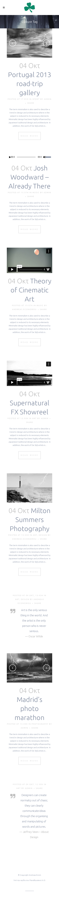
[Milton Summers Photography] (29, 488)
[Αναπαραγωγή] (10, 157)
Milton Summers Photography (30, 519)
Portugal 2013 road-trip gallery (29, 83)
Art (34, 418)
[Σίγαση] (44, 157)
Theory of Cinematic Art (31, 290)
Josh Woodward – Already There (29, 177)
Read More (29, 136)
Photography (40, 724)
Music (36, 192)
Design (43, 535)
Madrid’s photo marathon (29, 708)
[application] (29, 157)
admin (47, 99)
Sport (36, 99)
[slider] (49, 156)
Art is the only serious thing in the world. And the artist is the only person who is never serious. (34, 621)
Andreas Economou (24, 309)
